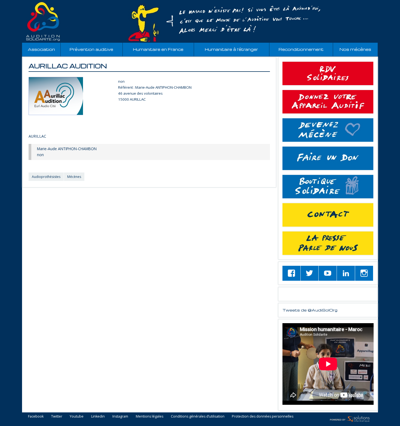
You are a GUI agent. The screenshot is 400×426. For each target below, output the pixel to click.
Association (41, 49)
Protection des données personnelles (262, 416)
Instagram (120, 416)
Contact (328, 215)
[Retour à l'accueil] (200, 21)
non (121, 81)
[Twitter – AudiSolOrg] (310, 273)
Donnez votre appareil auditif (328, 101)
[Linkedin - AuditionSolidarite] (346, 273)
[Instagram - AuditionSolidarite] (364, 273)
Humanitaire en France (158, 49)
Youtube (77, 416)
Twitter (56, 416)
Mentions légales (149, 416)
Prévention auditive (91, 49)
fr (383, 3)
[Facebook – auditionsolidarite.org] (291, 273)
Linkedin (98, 416)
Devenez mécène (328, 130)
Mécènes (74, 176)
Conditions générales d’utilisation (197, 416)
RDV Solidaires (328, 73)
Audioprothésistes (46, 176)
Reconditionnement (301, 49)
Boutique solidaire (328, 186)
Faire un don (328, 158)
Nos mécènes (355, 49)
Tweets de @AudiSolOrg (309, 309)
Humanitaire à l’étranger (231, 49)
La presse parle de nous (328, 243)
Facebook (36, 416)
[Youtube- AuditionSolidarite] (328, 273)
